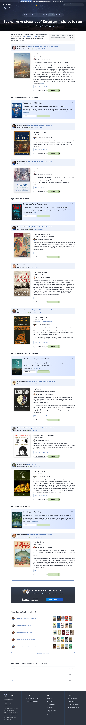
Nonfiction (24, 5)
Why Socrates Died (40, 132)
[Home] (8, 5)
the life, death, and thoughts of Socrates (39, 125)
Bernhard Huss (47, 236)
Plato (36, 171)
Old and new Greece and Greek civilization (26, 646)
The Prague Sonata (40, 272)
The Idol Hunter (39, 542)
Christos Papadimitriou (50, 391)
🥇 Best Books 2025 (41, 5)
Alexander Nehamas (39, 473)
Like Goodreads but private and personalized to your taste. (48, 1)
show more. (43, 83)
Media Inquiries (51, 704)
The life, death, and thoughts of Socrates (26, 618)
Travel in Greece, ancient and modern (25, 639)
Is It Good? (44, 14)
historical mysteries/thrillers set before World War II (43, 310)
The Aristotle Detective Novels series (44, 321)
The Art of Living (39, 471)
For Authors (50, 701)
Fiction (18, 5)
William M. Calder (39, 236)
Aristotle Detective (40, 317)
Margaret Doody (39, 319)
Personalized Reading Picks (54, 5)
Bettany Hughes (38, 56)
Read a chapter (41, 90)
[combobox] (73, 4)
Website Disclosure (73, 707)
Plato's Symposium (40, 169)
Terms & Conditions (73, 704)
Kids (30, 5)
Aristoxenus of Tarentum (31, 14)
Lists (59, 14)
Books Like (51, 14)
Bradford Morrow (39, 274)
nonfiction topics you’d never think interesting (41, 381)
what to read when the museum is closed (39, 534)
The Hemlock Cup (39, 54)
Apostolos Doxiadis (39, 391)
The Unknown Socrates (41, 234)
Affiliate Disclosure (73, 698)
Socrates (14, 681)
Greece (14, 668)
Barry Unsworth (38, 544)
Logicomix (37, 389)
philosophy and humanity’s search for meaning (41, 428)
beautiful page (41, 593)
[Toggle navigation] (9, 8)
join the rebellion (69, 37)
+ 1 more (47, 171)
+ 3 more (53, 236)
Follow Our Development (31, 701)
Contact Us (50, 707)
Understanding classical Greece (24, 632)
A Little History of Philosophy (43, 435)
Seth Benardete (41, 171)
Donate (49, 714)
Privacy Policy (72, 701)
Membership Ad (71, 102)
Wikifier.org (7, 705)
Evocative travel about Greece (23, 625)
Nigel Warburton (39, 437)
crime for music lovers (34, 265)
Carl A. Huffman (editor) (44, 25)
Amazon (53, 90)
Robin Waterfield (39, 134)
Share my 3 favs (55, 599)
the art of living (32, 464)
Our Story (49, 698)
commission (70, 35)
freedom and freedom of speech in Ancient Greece (42, 46)
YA (33, 5)
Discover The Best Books (31, 698)
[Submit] (64, 4)
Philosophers (15, 674)
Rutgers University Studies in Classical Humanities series (45, 26)
